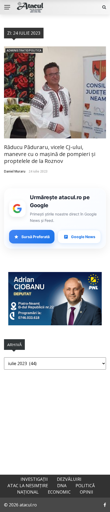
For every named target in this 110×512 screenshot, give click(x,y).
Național (28, 492)
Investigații (34, 479)
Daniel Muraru (14, 171)
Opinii (86, 492)
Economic (59, 492)
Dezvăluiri (69, 479)
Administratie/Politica (24, 50)
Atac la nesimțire (27, 486)
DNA (61, 486)
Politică (85, 486)
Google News (83, 236)
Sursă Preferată (35, 236)
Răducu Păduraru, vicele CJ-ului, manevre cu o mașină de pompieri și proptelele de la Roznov (49, 154)
